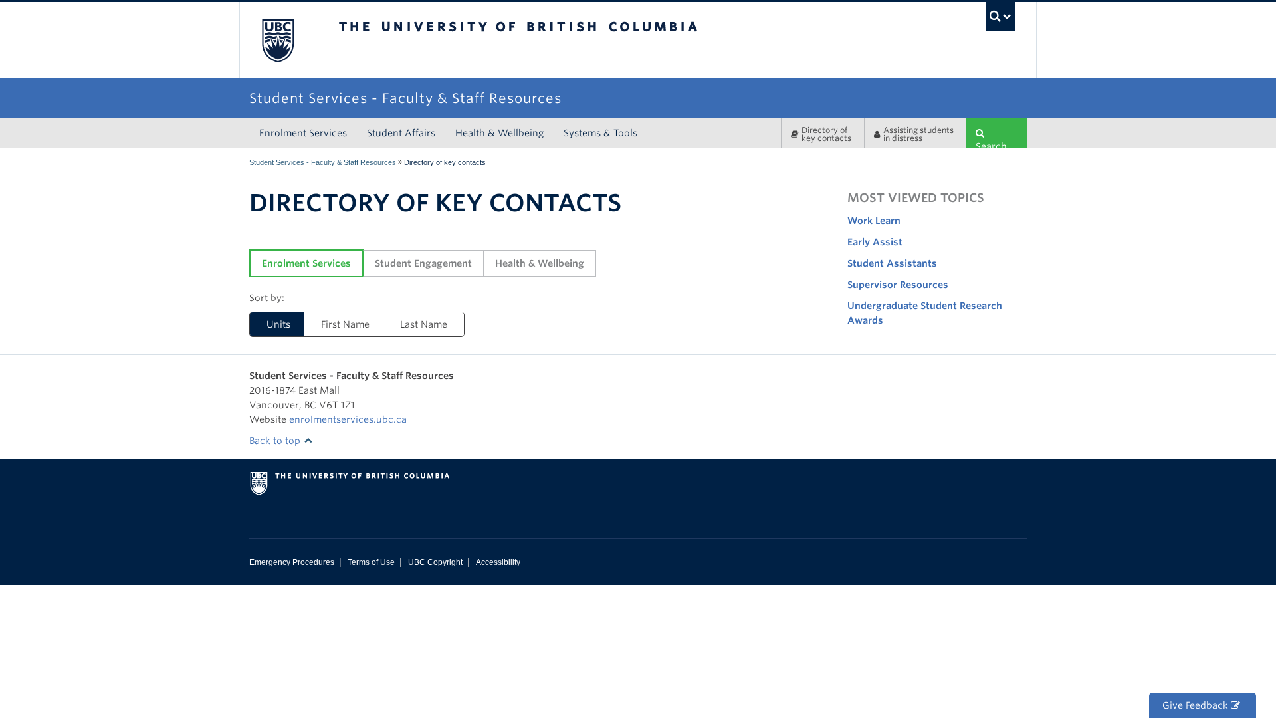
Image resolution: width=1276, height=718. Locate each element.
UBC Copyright (435, 562)
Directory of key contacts (826, 134)
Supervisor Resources (897, 284)
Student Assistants (892, 263)
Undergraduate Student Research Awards (924, 313)
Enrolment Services (303, 133)
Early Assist (875, 242)
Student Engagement (423, 263)
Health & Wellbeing (499, 133)
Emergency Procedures (291, 562)
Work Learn (874, 220)
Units (278, 324)
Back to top (276, 440)
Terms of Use (371, 562)
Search (991, 144)
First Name (345, 324)
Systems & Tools (600, 133)
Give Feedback (1196, 705)
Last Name (423, 324)
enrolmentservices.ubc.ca (348, 419)
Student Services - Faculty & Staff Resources (322, 162)
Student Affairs (401, 133)
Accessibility (498, 562)
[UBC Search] (1000, 16)
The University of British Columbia (277, 40)
